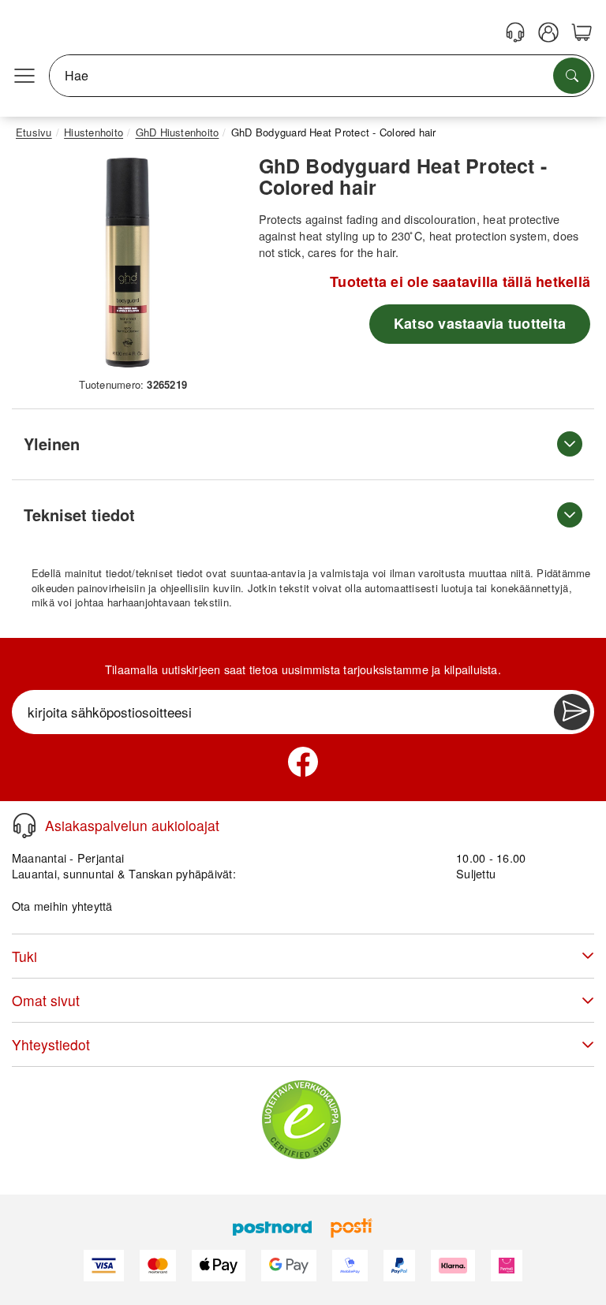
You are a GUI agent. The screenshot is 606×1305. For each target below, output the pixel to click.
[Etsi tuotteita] (572, 76)
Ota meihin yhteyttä (62, 905)
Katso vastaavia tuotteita (480, 323)
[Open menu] (24, 75)
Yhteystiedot (51, 1044)
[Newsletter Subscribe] (572, 712)
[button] (127, 263)
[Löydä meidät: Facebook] (303, 761)
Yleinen (52, 443)
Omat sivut (46, 1000)
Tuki (24, 956)
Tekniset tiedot (79, 514)
